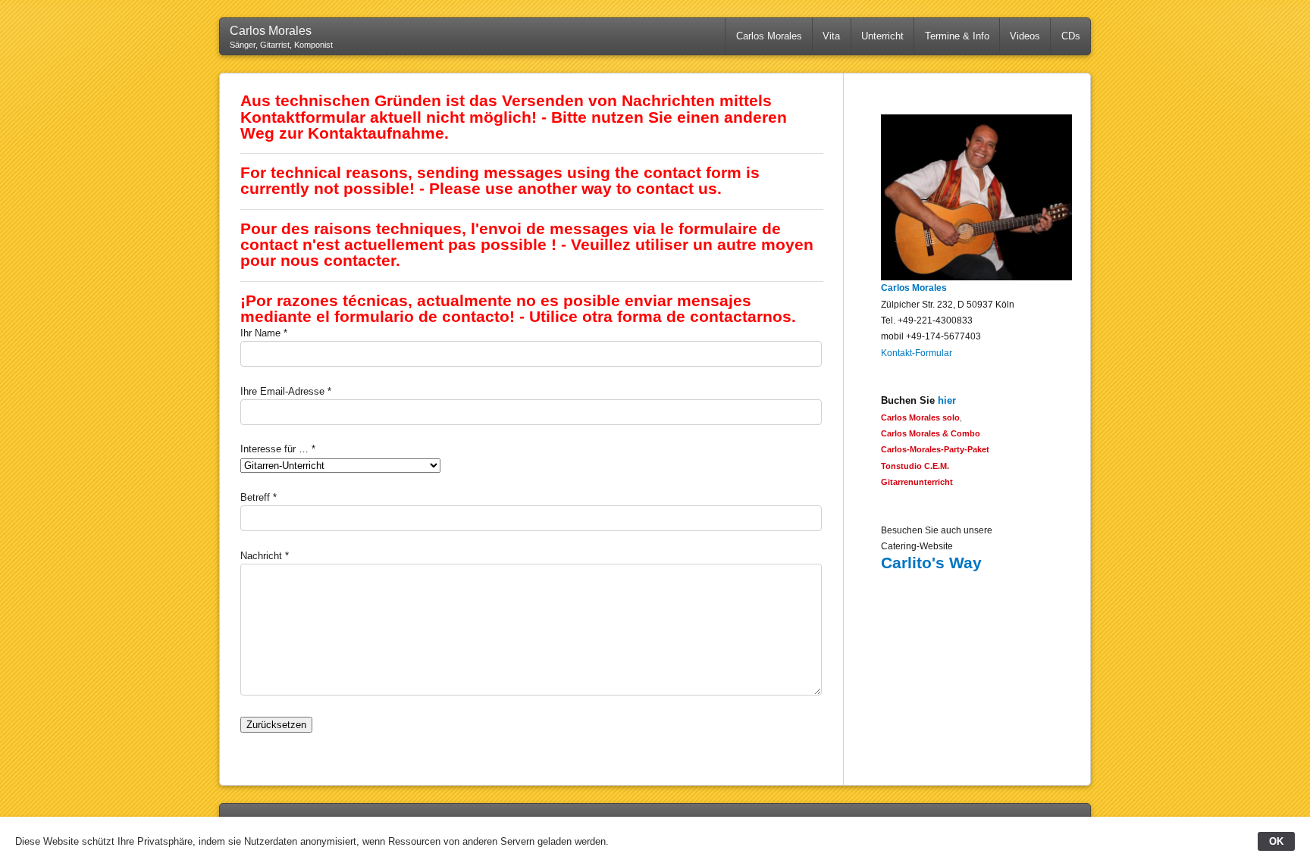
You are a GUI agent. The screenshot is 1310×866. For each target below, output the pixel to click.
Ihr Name (260, 333)
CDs (1070, 36)
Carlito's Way (931, 562)
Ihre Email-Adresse (282, 391)
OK (1276, 841)
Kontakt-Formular (916, 353)
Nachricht (261, 555)
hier (947, 400)
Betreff (255, 497)
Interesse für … (274, 449)
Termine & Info (957, 36)
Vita (831, 36)
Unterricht (882, 36)
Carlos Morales (769, 36)
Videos (1025, 36)
